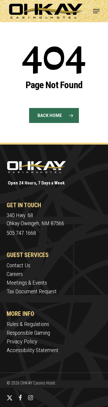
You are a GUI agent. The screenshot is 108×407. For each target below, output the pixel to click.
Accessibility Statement (32, 350)
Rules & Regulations (28, 324)
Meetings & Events (27, 282)
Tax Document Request (32, 291)
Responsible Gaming (28, 332)
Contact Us (18, 265)
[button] (96, 11)
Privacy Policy (22, 341)
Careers (15, 274)
